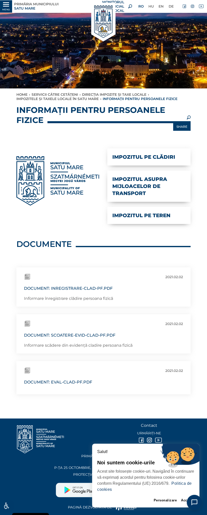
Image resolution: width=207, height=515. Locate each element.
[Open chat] (194, 502)
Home (22, 94)
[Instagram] (193, 6)
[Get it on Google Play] (80, 488)
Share (181, 126)
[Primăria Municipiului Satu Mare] (103, 22)
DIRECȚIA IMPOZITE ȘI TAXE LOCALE (114, 94)
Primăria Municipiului (36, 6)
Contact (149, 425)
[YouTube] (201, 6)
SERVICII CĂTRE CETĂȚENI (55, 94)
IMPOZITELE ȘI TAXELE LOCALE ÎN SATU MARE (57, 99)
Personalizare (165, 500)
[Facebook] (185, 6)
